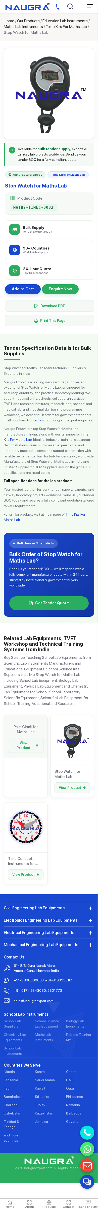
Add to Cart (23, 289)
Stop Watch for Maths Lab (67, 774)
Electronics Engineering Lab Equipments (40, 920)
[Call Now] (87, 1133)
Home (9, 20)
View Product (23, 745)
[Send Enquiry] (87, 1165)
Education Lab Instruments (65, 20)
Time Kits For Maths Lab (66, 26)
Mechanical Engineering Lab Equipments (41, 944)
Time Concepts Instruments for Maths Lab (21, 861)
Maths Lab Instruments (23, 26)
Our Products (28, 20)
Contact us (35, 420)
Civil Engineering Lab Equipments (34, 908)
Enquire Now (60, 289)
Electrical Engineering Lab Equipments (39, 932)
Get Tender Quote (52, 603)
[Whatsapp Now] (87, 1149)
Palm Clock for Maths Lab (26, 729)
